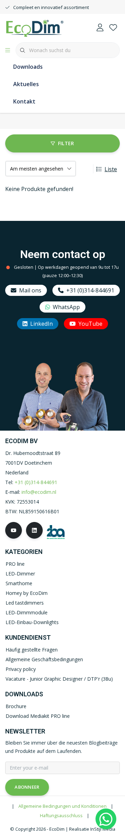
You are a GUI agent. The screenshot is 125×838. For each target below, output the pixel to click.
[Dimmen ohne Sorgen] (34, 27)
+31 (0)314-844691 (90, 290)
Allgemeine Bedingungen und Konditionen (62, 806)
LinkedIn (41, 323)
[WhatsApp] (105, 818)
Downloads (28, 66)
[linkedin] (34, 530)
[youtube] (13, 530)
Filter (66, 143)
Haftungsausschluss (61, 815)
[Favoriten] (113, 28)
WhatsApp (66, 307)
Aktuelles (26, 84)
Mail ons (30, 290)
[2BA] (56, 531)
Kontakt (24, 101)
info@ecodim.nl (39, 492)
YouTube (90, 323)
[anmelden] (100, 28)
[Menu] (7, 50)
